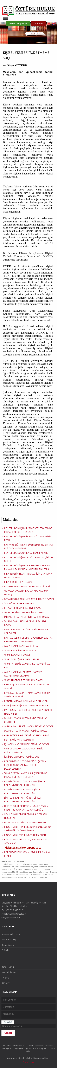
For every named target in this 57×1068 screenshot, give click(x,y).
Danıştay (5, 983)
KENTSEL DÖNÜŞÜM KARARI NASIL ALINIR (26, 552)
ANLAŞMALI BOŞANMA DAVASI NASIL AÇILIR (26, 705)
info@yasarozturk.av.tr (11, 917)
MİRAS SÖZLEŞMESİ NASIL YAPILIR (21, 659)
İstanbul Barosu (8, 972)
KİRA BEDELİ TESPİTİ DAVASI (18, 581)
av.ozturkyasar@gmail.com (13, 914)
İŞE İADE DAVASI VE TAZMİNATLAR (21, 756)
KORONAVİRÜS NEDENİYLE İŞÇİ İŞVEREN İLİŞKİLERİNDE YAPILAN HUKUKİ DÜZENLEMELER (25, 765)
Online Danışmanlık (18, 23)
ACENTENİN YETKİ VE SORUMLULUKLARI (25, 822)
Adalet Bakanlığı (8, 939)
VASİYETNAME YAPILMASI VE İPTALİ (21, 645)
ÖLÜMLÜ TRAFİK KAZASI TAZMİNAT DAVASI (26, 730)
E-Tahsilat (38, 23)
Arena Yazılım (28, 1062)
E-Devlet (5, 950)
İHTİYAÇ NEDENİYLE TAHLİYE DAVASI (22, 607)
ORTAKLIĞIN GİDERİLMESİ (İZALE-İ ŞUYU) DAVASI (29, 599)
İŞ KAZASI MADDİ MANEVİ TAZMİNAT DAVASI (26, 744)
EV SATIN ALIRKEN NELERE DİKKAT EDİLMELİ (27, 586)
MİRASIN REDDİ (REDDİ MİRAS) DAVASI (23, 680)
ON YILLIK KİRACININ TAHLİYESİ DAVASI (24, 612)
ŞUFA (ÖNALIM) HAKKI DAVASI (19, 603)
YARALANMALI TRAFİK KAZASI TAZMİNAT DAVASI (28, 726)
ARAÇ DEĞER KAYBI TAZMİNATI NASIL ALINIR (26, 735)
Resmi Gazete (7, 945)
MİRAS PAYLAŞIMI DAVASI (17, 654)
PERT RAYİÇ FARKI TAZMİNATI (19, 739)
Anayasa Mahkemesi (10, 934)
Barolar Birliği (7, 966)
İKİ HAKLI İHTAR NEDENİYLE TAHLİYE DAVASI (26, 616)
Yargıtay (5, 977)
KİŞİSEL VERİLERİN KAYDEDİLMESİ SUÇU (25, 835)
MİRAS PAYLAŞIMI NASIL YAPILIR (20, 650)
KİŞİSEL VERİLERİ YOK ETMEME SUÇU (23, 847)
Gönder (8, 1032)
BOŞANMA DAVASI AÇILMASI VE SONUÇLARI (26, 701)
